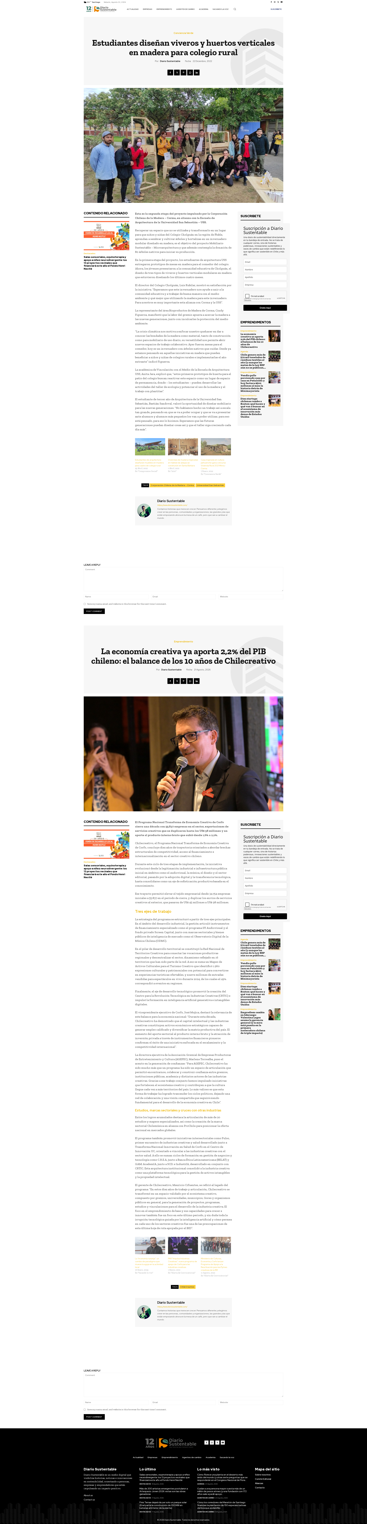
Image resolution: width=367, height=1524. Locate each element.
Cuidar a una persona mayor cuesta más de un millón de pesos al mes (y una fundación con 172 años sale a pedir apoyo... (222, 1491)
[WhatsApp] (190, 72)
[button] (235, 9)
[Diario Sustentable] (145, 510)
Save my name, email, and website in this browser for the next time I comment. (126, 604)
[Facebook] (271, 2)
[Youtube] (281, 2)
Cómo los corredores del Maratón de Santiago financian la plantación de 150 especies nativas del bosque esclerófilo (221, 1505)
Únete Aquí (265, 307)
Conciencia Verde (183, 33)
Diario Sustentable (170, 61)
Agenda (244, 352)
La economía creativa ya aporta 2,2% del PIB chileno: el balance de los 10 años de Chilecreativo (253, 340)
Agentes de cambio (205, 1498)
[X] (278, 2)
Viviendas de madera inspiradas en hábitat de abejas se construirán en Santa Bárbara (183, 463)
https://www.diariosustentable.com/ (172, 505)
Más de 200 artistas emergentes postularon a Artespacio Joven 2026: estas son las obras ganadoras (163, 1491)
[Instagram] (274, 2)
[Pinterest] (183, 72)
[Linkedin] (197, 72)
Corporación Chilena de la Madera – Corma (172, 485)
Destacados (89, 253)
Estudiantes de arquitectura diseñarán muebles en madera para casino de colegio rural (149, 463)
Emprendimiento (248, 331)
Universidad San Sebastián (210, 485)
